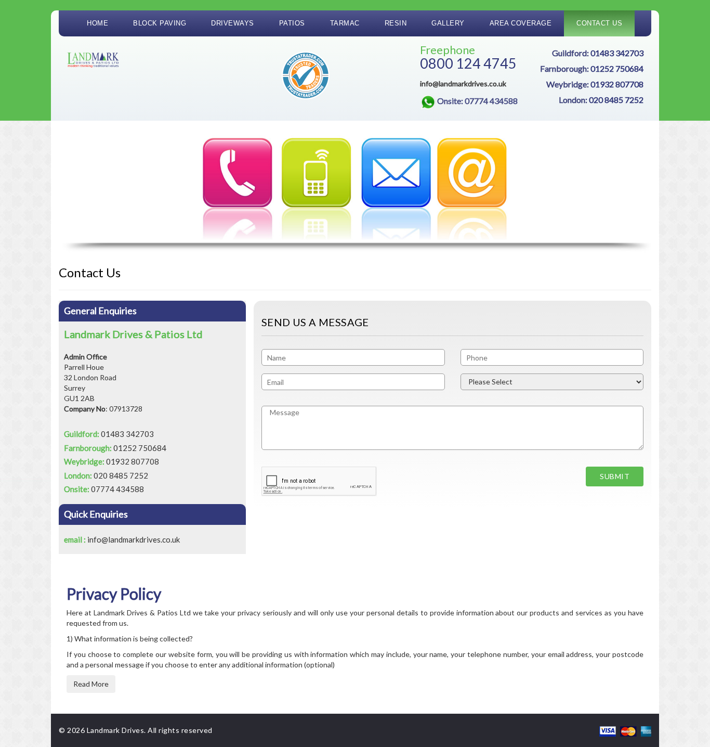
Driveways (232, 23)
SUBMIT (614, 476)
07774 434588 (117, 489)
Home (97, 23)
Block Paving (159, 23)
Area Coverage (521, 23)
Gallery (448, 23)
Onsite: (477, 101)
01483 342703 (616, 53)
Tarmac (345, 23)
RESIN (396, 23)
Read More (91, 683)
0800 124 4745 (468, 63)
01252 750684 (616, 68)
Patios (292, 23)
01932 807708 (616, 84)
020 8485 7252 (616, 100)
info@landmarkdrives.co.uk (463, 83)
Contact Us (599, 23)
